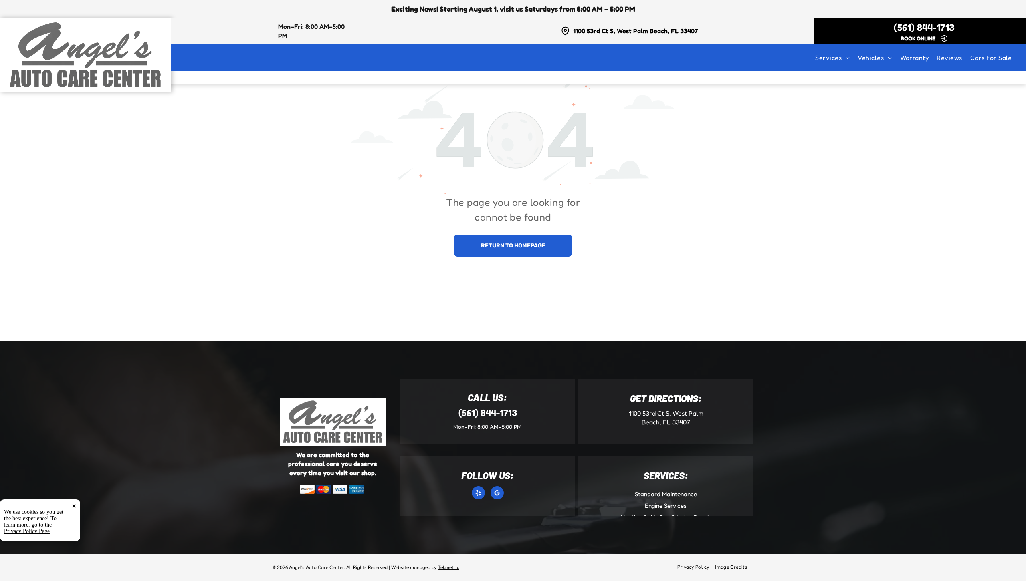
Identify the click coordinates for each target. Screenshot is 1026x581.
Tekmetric (448, 567)
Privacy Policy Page (27, 531)
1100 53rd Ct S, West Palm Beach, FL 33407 (635, 31)
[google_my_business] (497, 493)
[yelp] (478, 493)
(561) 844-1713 (924, 27)
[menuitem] (836, 58)
